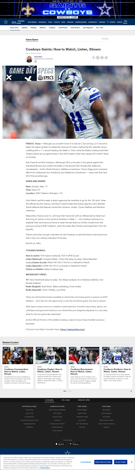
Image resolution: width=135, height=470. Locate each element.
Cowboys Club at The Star (57, 423)
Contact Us (57, 420)
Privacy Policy (29, 409)
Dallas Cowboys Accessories (106, 423)
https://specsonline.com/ (72, 330)
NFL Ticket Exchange (82, 423)
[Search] (108, 21)
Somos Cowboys (57, 430)
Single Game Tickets (82, 416)
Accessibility (29, 427)
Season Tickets (82, 413)
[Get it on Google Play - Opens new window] (74, 444)
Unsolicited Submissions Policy (29, 420)
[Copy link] (106, 58)
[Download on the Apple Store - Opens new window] (60, 444)
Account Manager (82, 409)
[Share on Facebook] (93, 59)
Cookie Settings (86, 462)
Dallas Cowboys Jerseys (106, 420)
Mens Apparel (106, 409)
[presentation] (131, 391)
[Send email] (102, 59)
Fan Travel (82, 427)
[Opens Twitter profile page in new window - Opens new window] (35, 61)
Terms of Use (29, 413)
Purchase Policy (29, 416)
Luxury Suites (82, 420)
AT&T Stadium (57, 413)
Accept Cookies (121, 462)
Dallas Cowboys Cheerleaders (57, 409)
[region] (67, 462)
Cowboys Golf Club (57, 427)
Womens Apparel (106, 413)
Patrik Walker (38, 57)
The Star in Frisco (57, 416)
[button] (64, 391)
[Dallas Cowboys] (67, 453)
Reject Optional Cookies (103, 462)
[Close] (131, 462)
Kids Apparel (106, 416)
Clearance (106, 427)
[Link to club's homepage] (5, 21)
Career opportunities (29, 423)
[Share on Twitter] (97, 59)
